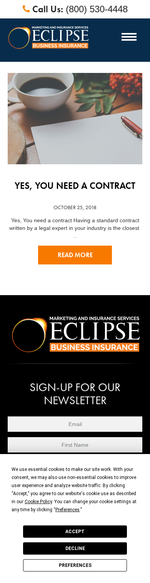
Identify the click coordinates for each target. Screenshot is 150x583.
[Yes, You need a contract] (75, 113)
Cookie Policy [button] (38, 501)
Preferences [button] (67, 509)
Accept (75, 531)
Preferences (75, 565)
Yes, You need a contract (75, 186)
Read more (75, 255)
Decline (75, 548)
